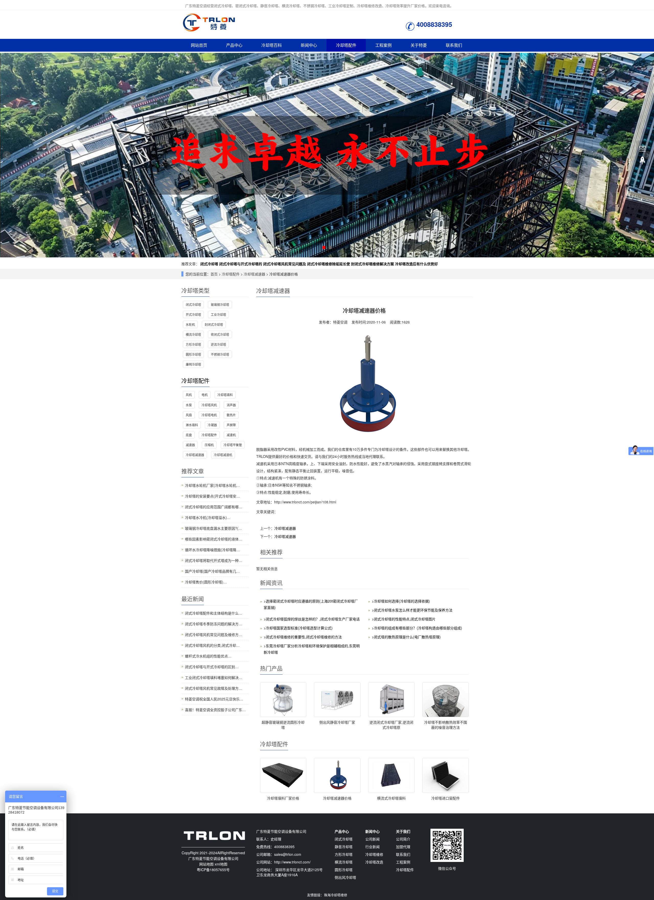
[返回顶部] (642, 160)
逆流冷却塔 (218, 344)
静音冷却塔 (344, 846)
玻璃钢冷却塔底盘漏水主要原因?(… (213, 528)
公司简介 (403, 838)
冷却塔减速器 (254, 273)
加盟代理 (403, 846)
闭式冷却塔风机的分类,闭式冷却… (212, 645)
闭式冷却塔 (209, 263)
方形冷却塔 (193, 344)
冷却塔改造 (374, 861)
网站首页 (199, 45)
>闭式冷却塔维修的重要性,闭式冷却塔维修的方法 (303, 636)
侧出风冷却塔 (345, 877)
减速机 (231, 435)
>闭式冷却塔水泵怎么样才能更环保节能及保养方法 (412, 610)
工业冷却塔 (218, 314)
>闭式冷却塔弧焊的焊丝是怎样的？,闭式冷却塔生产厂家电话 (312, 618)
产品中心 (234, 45)
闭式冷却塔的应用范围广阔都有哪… (213, 506)
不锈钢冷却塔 (220, 354)
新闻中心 (309, 45)
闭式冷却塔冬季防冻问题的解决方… (213, 623)
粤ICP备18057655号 (213, 869)
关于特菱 (419, 45)
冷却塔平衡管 (233, 445)
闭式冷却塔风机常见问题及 (284, 263)
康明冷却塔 (193, 364)
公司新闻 (372, 838)
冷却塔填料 (225, 395)
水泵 (189, 405)
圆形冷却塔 (193, 354)
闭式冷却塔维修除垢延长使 (328, 263)
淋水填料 (192, 425)
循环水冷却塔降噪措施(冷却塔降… (212, 549)
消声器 (231, 405)
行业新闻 (372, 846)
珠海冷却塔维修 (335, 894)
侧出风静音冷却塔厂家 (337, 722)
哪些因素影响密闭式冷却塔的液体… (213, 538)
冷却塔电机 (209, 415)
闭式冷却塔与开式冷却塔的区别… (212, 666)
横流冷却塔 (193, 334)
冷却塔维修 (374, 854)
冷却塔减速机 (223, 455)
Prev (7, 155)
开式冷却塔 (193, 314)
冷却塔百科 (271, 45)
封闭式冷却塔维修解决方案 (372, 263)
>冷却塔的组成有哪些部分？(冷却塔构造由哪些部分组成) (417, 627)
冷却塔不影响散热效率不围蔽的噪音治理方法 (445, 725)
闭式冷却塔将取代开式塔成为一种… (213, 560)
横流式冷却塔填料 (391, 798)
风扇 (189, 415)
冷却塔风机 (209, 405)
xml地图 (221, 864)
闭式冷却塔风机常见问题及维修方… (213, 634)
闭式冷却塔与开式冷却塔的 (240, 263)
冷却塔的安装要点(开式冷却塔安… (212, 496)
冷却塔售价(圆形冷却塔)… (206, 581)
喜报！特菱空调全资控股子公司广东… (215, 709)
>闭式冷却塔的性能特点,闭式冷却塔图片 (404, 618)
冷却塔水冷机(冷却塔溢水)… (207, 517)
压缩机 (209, 445)
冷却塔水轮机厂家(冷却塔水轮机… (212, 485)
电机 (205, 395)
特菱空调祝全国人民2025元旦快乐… (214, 698)
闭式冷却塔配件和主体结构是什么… (213, 613)
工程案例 (383, 45)
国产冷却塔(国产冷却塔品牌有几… (212, 571)
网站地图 (206, 864)
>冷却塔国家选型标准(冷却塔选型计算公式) (298, 627)
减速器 (190, 445)
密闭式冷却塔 (220, 334)
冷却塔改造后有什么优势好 (416, 263)
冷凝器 (212, 425)
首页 (214, 273)
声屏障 (231, 425)
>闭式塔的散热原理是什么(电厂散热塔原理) (406, 636)
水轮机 (190, 324)
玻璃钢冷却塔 (220, 304)
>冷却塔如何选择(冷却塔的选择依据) (401, 601)
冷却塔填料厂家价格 (283, 798)
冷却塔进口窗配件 (445, 798)
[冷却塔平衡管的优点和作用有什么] (327, 155)
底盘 (189, 435)
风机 (189, 395)
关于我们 (403, 831)
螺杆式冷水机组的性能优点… (208, 656)
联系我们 (454, 45)
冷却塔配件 (346, 45)
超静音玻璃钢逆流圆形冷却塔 (283, 725)
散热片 (231, 415)
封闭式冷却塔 (214, 324)
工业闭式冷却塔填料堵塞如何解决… (213, 677)
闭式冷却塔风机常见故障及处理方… (213, 688)
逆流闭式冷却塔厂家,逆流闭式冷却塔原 (391, 725)
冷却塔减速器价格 (337, 798)
